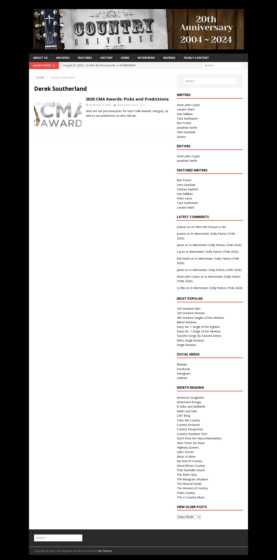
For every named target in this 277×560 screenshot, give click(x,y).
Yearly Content (196, 58)
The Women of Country (192, 488)
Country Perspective (190, 429)
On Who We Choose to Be (208, 227)
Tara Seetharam (187, 118)
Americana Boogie (189, 402)
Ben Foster (184, 123)
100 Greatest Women (191, 313)
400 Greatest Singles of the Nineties (200, 318)
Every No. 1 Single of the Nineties (199, 331)
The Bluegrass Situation (192, 479)
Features (85, 58)
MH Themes (105, 551)
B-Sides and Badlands (191, 406)
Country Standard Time (192, 434)
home (125, 58)
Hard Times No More (191, 443)
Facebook (183, 369)
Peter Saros (184, 198)
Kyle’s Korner (185, 452)
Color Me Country (188, 420)
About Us (40, 58)
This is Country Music (191, 497)
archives (63, 58)
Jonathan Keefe (187, 128)
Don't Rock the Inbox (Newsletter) (199, 438)
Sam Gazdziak (186, 132)
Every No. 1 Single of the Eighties (198, 327)
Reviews (169, 58)
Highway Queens (188, 447)
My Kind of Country (189, 461)
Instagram (183, 373)
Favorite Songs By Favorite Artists (199, 336)
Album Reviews (187, 322)
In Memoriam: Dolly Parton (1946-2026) (215, 245)
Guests (181, 137)
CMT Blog (183, 416)
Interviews (146, 58)
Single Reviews (186, 345)
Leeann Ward (185, 109)
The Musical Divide (189, 484)
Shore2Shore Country (191, 466)
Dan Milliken (185, 114)
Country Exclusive (188, 425)
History (106, 58)
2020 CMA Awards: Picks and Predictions (127, 99)
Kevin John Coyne (127, 105)
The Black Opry (187, 474)
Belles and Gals (187, 411)
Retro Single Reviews (190, 340)
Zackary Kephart (187, 189)
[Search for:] (222, 65)
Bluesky (182, 364)
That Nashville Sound (191, 470)
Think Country (186, 493)
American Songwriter (190, 397)
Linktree (182, 378)
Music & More (186, 456)
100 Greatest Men (189, 309)
